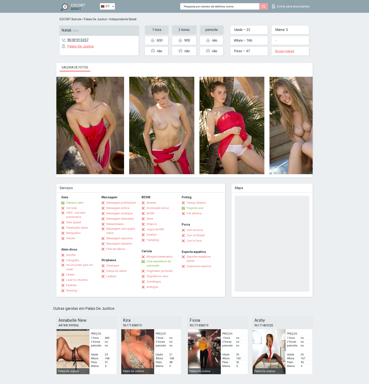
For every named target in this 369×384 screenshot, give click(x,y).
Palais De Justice (95, 19)
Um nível (71, 208)
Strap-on (151, 224)
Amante (151, 202)
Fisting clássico (196, 202)
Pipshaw (71, 285)
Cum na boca (195, 230)
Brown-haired (284, 51)
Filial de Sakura (115, 249)
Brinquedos (73, 233)
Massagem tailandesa (120, 218)
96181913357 (77, 40)
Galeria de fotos (75, 67)
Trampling (152, 240)
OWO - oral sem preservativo (75, 215)
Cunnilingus (153, 281)
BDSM (150, 213)
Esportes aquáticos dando (199, 258)
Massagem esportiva (119, 238)
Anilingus (152, 286)
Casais (70, 274)
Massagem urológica (119, 213)
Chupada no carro (157, 276)
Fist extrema (194, 213)
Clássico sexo (74, 202)
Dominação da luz (157, 208)
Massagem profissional (121, 202)
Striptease (112, 265)
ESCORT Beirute (70, 19)
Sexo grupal (73, 222)
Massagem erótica (117, 208)
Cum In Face (194, 240)
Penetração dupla (77, 227)
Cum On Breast (196, 235)
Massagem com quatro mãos (120, 231)
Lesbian (111, 276)
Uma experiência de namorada (158, 263)
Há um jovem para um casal (79, 267)
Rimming (71, 290)
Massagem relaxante (119, 243)
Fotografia (72, 260)
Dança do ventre (116, 270)
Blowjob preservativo (159, 256)
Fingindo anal (195, 208)
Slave (149, 218)
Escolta (70, 254)
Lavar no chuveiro (77, 279)
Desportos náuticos (199, 266)
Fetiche (70, 238)
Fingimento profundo (159, 270)
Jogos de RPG (155, 229)
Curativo (151, 234)
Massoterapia (114, 224)
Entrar (293, 6)
